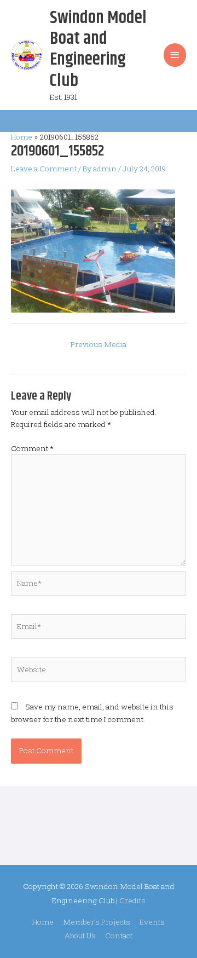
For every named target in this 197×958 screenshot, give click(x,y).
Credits (132, 900)
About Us (80, 935)
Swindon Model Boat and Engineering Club (98, 49)
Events (152, 922)
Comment (32, 448)
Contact (118, 935)
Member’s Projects (96, 922)
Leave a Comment (44, 169)
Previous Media (98, 344)
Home (43, 922)
